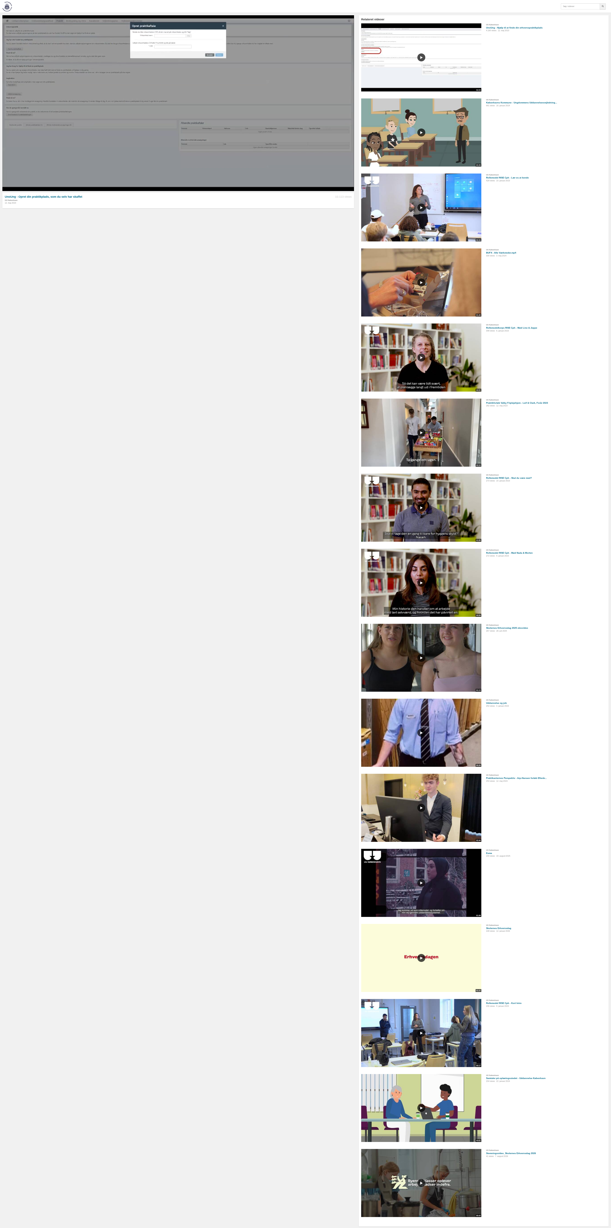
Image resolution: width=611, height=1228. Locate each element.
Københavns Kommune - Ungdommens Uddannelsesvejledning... (521, 102)
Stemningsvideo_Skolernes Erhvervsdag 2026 (511, 1153)
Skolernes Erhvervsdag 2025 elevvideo (507, 628)
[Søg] (603, 6)
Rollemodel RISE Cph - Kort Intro (504, 1003)
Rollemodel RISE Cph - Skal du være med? (509, 478)
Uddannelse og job (496, 703)
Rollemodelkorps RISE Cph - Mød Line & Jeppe (511, 328)
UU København (11, 200)
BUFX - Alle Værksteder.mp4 (501, 252)
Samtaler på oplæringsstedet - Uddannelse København (516, 1078)
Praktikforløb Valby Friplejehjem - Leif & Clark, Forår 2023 (517, 403)
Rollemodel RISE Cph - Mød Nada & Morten (509, 553)
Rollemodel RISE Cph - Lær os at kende (507, 177)
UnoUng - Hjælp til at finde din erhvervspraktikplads (514, 27)
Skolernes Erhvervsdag (498, 928)
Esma (489, 853)
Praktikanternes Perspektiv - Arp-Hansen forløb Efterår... (516, 778)
